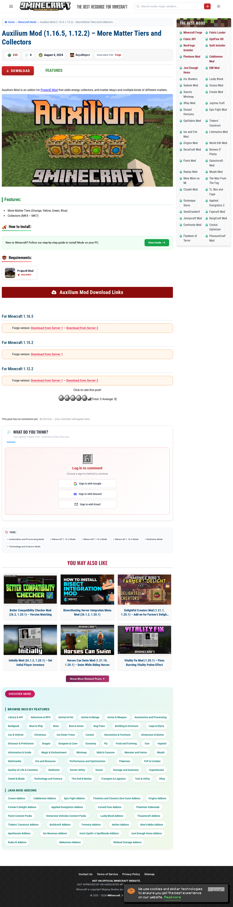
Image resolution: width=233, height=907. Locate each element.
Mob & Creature (106, 752)
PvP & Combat (152, 761)
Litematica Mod (218, 132)
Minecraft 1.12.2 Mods (64, 539)
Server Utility (77, 769)
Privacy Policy (131, 874)
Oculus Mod (216, 85)
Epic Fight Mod (218, 109)
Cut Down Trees (66, 734)
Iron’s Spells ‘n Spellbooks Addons (99, 833)
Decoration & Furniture (117, 734)
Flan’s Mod (189, 160)
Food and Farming (126, 743)
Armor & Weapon (117, 717)
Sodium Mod (190, 85)
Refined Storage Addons (127, 842)
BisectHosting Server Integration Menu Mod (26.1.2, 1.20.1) (87, 612)
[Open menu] (11, 6)
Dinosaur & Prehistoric (21, 743)
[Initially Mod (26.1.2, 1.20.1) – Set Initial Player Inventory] (30, 640)
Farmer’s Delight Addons (22, 807)
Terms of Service (107, 874)
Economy (91, 743)
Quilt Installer (217, 45)
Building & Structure (126, 726)
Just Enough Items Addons (146, 833)
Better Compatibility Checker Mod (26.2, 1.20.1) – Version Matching (30, 612)
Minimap (81, 752)
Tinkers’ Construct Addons (23, 824)
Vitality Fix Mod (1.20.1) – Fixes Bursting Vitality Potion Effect (144, 663)
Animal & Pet (65, 717)
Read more (172, 897)
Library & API (15, 717)
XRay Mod (189, 103)
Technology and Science (48, 778)
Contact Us (85, 874)
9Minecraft (113, 895)
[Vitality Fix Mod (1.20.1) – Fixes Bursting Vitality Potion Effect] (144, 640)
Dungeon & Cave (67, 743)
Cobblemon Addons (44, 798)
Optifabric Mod (192, 120)
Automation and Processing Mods (26, 539)
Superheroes (156, 769)
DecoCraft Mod (192, 149)
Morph (161, 752)
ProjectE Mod (49, 90)
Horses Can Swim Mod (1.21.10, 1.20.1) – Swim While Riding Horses (87, 663)
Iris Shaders (190, 79)
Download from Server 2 (82, 328)
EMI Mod (214, 68)
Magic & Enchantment (54, 752)
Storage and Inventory (126, 769)
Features (54, 70)
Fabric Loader (217, 32)
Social (99, 769)
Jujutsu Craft (217, 103)
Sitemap (149, 874)
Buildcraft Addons (60, 824)
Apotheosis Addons (19, 833)
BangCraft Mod (218, 218)
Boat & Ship (36, 726)
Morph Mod (216, 172)
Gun (147, 743)
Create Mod (216, 92)
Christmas (40, 734)
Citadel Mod (190, 189)
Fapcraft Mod (217, 211)
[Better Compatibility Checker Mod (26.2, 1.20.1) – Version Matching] (30, 590)
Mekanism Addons (70, 842)
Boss (56, 726)
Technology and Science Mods (25, 546)
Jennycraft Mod (192, 218)
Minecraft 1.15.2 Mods (95, 539)
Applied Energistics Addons (67, 807)
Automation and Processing (151, 717)
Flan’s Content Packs (20, 815)
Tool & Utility (142, 778)
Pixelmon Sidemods (147, 807)
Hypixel (162, 743)
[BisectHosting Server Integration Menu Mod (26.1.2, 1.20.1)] (87, 590)
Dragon (46, 743)
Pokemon (124, 761)
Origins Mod (190, 143)
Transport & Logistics (113, 778)
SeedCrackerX (191, 211)
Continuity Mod (192, 225)
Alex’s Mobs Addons (151, 824)
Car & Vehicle (15, 734)
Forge (118, 54)
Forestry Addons (91, 824)
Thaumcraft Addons (148, 815)
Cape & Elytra (156, 726)
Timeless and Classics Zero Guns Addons (116, 798)
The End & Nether (82, 778)
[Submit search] (207, 6)
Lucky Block (216, 79)
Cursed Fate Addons (109, 807)
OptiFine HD (216, 39)
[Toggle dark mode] (218, 6)
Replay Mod (190, 172)
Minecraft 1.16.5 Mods (127, 539)
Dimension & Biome (152, 734)
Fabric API (189, 39)
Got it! (216, 890)
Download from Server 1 (47, 328)
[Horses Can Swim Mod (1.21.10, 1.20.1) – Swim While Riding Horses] (87, 640)
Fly (106, 743)
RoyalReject (83, 55)
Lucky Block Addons (111, 815)
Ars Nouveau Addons (55, 833)
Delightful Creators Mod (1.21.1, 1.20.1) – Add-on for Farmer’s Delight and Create (144, 612)
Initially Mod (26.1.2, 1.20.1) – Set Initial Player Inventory (30, 663)
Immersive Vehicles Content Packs (66, 815)
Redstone (54, 769)
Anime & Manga (90, 717)
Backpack (13, 726)
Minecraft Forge (192, 32)
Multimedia (14, 761)
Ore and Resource (45, 761)
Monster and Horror (136, 752)
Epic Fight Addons (74, 798)
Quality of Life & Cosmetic (23, 769)
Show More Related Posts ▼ (87, 678)
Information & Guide (19, 752)
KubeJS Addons (17, 842)
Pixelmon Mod (191, 56)
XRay (162, 778)
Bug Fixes (99, 726)
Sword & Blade (16, 778)
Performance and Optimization (87, 761)
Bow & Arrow (76, 726)
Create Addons (16, 798)
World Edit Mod (218, 143)
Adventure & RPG (41, 717)
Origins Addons (157, 798)
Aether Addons (120, 824)
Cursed (90, 734)
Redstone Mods (155, 539)
